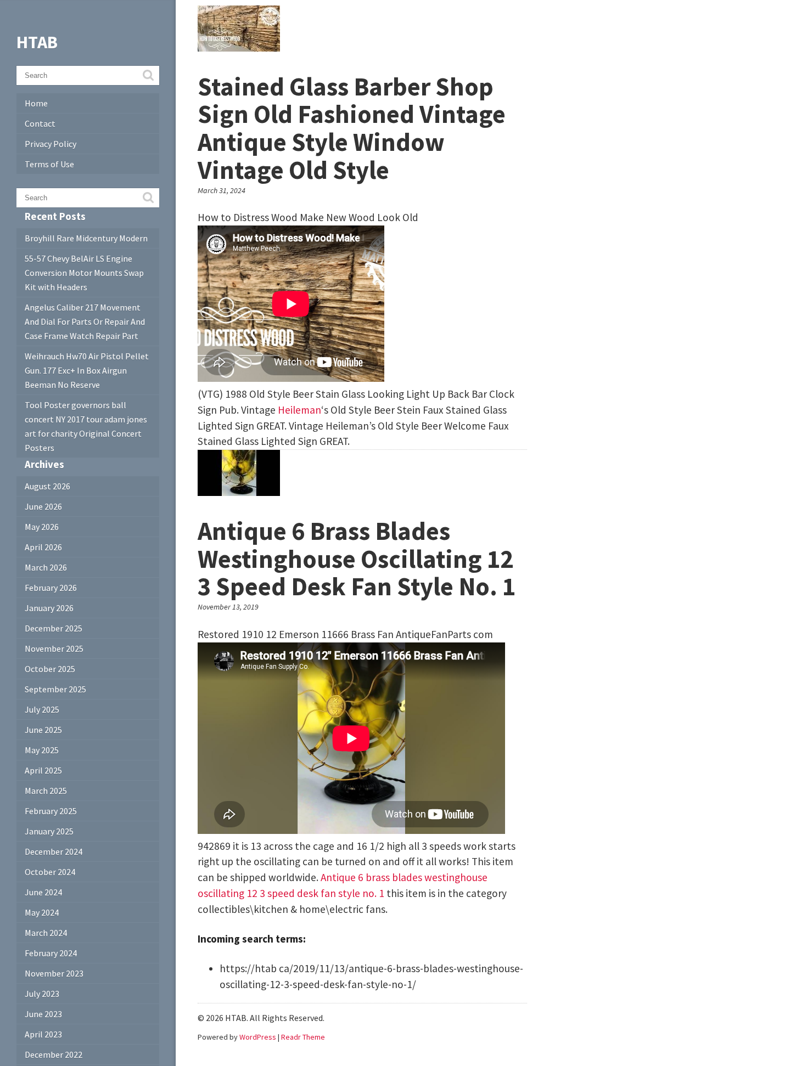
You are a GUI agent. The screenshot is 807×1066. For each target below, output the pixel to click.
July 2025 (42, 709)
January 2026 (49, 607)
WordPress (257, 1037)
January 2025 (49, 831)
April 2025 (43, 770)
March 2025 (46, 790)
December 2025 (53, 628)
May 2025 (42, 749)
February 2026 (51, 587)
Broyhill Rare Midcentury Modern (86, 238)
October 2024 (50, 871)
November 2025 (54, 648)
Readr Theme (303, 1037)
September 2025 (55, 689)
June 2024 (43, 892)
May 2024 (42, 912)
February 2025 (51, 810)
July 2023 (42, 993)
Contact (40, 123)
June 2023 (43, 1013)
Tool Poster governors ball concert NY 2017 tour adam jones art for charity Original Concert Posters (86, 426)
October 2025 (50, 668)
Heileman (299, 409)
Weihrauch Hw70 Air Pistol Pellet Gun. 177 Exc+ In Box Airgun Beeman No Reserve (87, 370)
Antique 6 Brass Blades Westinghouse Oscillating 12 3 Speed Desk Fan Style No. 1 (356, 558)
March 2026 (46, 567)
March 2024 (46, 932)
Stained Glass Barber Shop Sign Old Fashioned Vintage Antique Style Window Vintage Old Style (352, 128)
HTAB (37, 42)
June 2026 (43, 506)
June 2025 (43, 729)
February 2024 (51, 952)
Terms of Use (49, 164)
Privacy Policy (50, 143)
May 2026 (42, 526)
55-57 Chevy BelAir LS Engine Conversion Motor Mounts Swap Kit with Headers (84, 272)
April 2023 (43, 1034)
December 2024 (53, 851)
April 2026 (43, 547)
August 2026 (47, 486)
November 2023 (54, 973)
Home (36, 103)
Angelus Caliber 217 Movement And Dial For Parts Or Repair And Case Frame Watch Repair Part (85, 321)
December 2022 (53, 1054)
